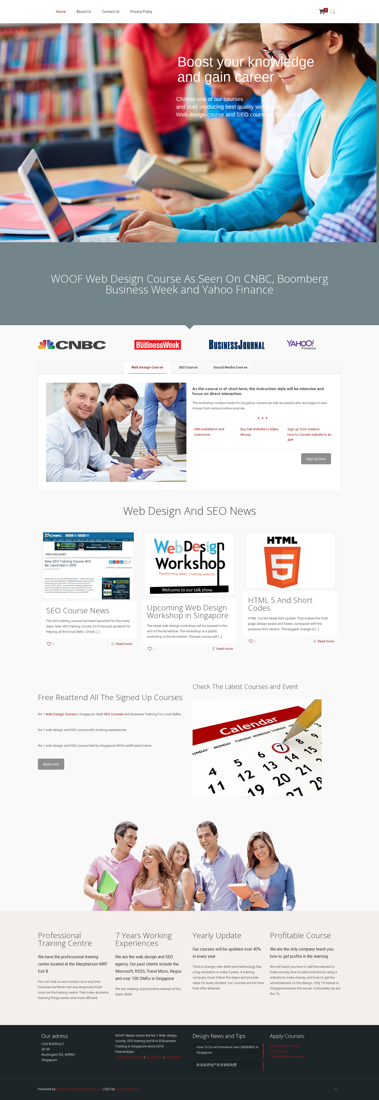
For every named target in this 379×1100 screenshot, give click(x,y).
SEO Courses (113, 714)
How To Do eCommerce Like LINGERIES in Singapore (227, 1049)
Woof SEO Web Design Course (79, 1089)
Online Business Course (287, 1057)
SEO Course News (77, 610)
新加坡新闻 (173, 1057)
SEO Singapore (127, 1089)
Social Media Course (230, 367)
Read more (124, 644)
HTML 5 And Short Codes (280, 604)
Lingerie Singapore (129, 1057)
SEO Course (188, 367)
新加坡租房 (154, 1057)
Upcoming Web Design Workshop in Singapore (188, 611)
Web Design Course (147, 367)
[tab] (147, 367)
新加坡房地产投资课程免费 (216, 1065)
